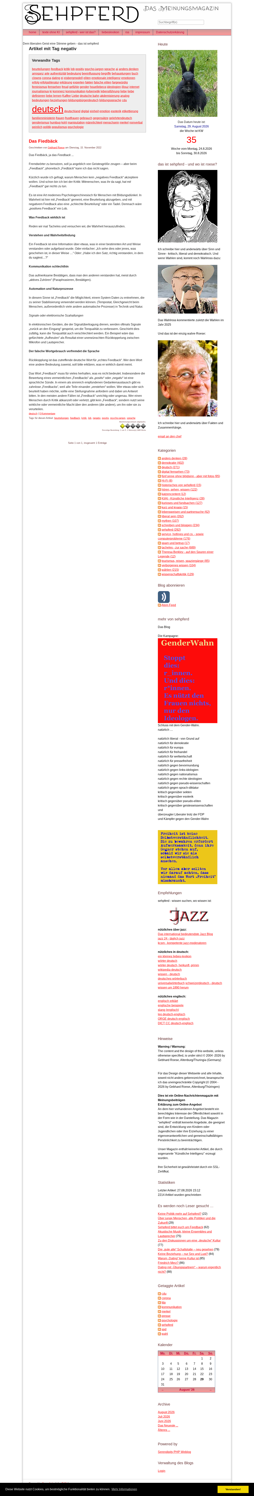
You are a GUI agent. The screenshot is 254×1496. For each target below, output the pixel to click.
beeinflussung (91, 73)
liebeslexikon (110, 32)
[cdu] (159, 1293)
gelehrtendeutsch (120, 118)
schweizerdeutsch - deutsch (203, 983)
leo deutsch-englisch (171, 1014)
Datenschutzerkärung (170, 32)
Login (161, 1470)
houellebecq (98, 86)
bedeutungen (40, 100)
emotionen (128, 77)
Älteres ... (164, 1430)
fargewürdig (120, 82)
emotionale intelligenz (105, 77)
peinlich (37, 127)
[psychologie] (159, 1320)
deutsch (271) (171, 467)
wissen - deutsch (169, 974)
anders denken (129, 69)
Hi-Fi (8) (167, 480)
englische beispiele (171, 1005)
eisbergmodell (73, 77)
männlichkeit (94, 122)
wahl (165, 1333)
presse (166, 1315)
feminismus (39, 86)
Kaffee (66, 95)
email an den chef (169, 436)
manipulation (76, 122)
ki (51, 91)
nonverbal (136, 122)
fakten (89, 82)
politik (47, 127)
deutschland (72, 111)
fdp (164, 1302)
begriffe (106, 73)
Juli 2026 (164, 1416)
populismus (59, 127)
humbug (55, 122)
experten (78, 82)
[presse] (159, 1315)
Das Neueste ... (168, 1425)
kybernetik (93, 91)
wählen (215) (170, 569)
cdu (124, 100)
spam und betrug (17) (176, 543)
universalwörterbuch (171, 983)
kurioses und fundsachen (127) (182, 502)
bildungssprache (110, 100)
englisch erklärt (168, 1000)
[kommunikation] (159, 1307)
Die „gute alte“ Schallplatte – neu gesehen (185, 1249)
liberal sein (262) (173, 516)
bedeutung (74, 73)
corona (46, 77)
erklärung (66, 82)
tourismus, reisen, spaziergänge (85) (186, 560)
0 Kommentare (47, 413)
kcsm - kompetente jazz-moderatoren (182, 943)
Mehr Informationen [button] (124, 1489)
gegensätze (100, 118)
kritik (67, 69)
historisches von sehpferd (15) (181, 485)
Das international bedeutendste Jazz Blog (185, 934)
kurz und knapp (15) (175, 507)
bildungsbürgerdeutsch (83, 100)
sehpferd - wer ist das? (81, 32)
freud (65, 86)
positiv (79, 69)
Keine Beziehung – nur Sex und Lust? (183, 1253)
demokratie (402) (173, 462)
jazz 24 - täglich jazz (171, 938)
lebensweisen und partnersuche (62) (186, 511)
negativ (96, 418)
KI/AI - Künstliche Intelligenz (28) (183, 498)
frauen (60, 118)
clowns (36, 77)
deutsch (47, 109)
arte (46, 73)
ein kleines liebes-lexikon (174, 956)
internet (134, 86)
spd (164, 1329)
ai (117, 69)
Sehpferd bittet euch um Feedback (180, 1227)
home (32, 32)
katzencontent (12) (174, 494)
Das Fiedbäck (43, 141)
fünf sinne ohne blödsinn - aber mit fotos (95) (191, 476)
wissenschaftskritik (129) (178, 574)
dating (56, 77)
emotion (104, 111)
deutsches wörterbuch (172, 978)
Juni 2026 (164, 1421)
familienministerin (43, 118)
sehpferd (167, 1324)
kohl (64, 122)
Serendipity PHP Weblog (174, 1451)
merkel (124, 122)
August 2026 (166, 1412)
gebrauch (86, 118)
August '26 (186, 1389)
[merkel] (159, 1311)
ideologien (114, 86)
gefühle (74, 86)
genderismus (40, 122)
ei (62, 77)
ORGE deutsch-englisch (174, 1018)
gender (84, 86)
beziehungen (58, 100)
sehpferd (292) (171, 529)
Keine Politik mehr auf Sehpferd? (179, 1213)
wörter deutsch (167, 960)
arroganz (38, 73)
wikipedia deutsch (170, 969)
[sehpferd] (159, 1324)
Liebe (75, 95)
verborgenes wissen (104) (179, 565)
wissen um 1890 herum (173, 987)
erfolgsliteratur (49, 82)
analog (124, 95)
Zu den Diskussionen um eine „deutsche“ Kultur (189, 1240)
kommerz (59, 91)
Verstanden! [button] (233, 1489)
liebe (123, 91)
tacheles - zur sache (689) (179, 547)
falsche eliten (102, 82)
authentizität (58, 73)
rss (127, 32)
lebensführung (110, 91)
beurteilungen (41, 69)
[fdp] (159, 1302)
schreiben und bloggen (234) (181, 525)
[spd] (159, 1329)
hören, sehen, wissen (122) (179, 489)
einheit (94, 111)
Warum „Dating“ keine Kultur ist (179, 1258)
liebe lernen (54, 95)
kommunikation (75, 91)
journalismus (40, 91)
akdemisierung (110, 95)
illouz (125, 86)
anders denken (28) (174, 458)
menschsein (111, 122)
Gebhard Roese (56, 147)
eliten (87, 77)
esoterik (116, 111)
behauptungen (121, 73)
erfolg (35, 82)
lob (73, 69)
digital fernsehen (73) (175, 471)
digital (85, 111)
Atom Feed (168, 605)
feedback (57, 69)
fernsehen (54, 86)
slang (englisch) (168, 1009)
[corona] (159, 1298)
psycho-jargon (94, 69)
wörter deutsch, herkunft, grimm (178, 965)
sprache (109, 69)
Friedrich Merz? (168, 1262)
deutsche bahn (89, 95)
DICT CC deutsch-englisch (175, 1023)
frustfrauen (72, 118)
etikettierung (130, 111)
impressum (142, 32)
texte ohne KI (51, 32)
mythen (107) (170, 520)
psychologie (76, 127)
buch (135, 73)
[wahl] (159, 1333)
